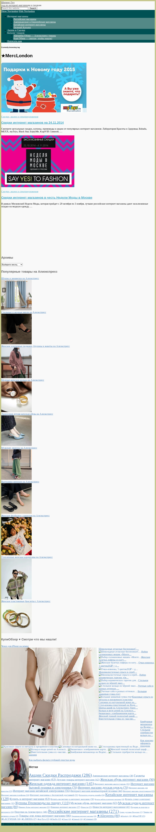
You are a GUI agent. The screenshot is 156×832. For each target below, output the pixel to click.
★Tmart (66, 819)
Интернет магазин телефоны (15, 795)
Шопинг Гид (7, 2)
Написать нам (14, 41)
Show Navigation (9, 11)
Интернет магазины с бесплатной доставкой (54, 795)
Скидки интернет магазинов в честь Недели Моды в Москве (46, 197)
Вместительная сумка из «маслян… (117, 719)
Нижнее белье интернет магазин (34, 807)
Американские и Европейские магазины (34, 22)
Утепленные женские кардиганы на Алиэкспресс (27, 557)
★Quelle (55, 819)
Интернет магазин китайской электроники (41, 790)
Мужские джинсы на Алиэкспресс (19, 448)
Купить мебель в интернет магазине (109, 799)
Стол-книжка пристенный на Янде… (118, 705)
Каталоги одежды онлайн (92, 795)
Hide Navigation (27, 11)
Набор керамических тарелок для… (122, 676)
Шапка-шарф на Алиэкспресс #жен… (118, 708)
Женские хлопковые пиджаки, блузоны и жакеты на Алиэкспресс (35, 346)
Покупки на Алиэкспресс (31, 811)
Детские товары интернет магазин (78, 779)
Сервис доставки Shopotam (131, 812)
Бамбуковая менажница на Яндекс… (146, 724)
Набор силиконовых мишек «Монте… (123, 653)
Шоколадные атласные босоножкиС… (119, 649)
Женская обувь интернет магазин (127, 779)
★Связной (77, 819)
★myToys (43, 819)
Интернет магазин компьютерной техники (96, 791)
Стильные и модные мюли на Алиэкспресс (23, 312)
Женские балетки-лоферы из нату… (124, 658)
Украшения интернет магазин (83, 816)
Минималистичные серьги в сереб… (118, 672)
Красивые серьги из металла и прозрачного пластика (126, 698)
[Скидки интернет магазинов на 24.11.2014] (44, 111)
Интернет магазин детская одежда (103, 787)
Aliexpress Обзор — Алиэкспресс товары (34, 35)
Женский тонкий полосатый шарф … (118, 716)
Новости (86, 807)
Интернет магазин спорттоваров (138, 791)
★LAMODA (29, 819)
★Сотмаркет (90, 819)
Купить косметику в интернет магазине (72, 799)
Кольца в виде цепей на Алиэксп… (117, 710)
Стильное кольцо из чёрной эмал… (123, 681)
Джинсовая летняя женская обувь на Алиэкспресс (27, 414)
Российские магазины (24, 19)
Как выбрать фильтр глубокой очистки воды (52, 760)
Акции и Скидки (16, 30)
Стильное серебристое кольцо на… (146, 732)
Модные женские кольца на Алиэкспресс (22, 380)
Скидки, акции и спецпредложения (19, 116)
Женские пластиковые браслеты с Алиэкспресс (25, 601)
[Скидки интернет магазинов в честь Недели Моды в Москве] (37, 186)
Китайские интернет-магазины (29, 24)
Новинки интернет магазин (65, 807)
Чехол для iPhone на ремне (15, 646)
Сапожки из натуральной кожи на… (117, 702)
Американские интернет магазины (112, 775)
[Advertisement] (78, 231)
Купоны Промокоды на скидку (42, 803)
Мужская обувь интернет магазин (93, 803)
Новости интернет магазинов (111, 807)
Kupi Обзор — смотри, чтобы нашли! (32, 38)
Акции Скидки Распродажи (60, 775)
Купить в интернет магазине (30, 799)
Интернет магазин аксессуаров (112, 784)
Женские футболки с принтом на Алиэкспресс (25, 515)
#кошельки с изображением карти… (117, 713)
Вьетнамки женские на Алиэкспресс (20, 481)
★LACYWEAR (11, 819)
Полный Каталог (22, 27)
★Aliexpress (108, 815)
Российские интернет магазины (83, 811)
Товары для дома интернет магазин (45, 815)
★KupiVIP (138, 816)
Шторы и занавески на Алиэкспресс (20, 278)
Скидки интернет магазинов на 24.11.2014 (32, 122)
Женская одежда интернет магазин (61, 783)
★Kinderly (126, 816)
